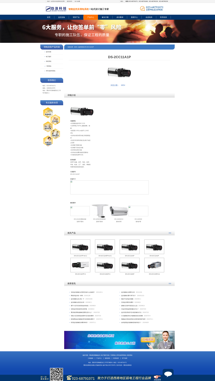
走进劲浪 (149, 17)
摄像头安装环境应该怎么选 (129, 305)
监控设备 (61, 17)
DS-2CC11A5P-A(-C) (105, 256)
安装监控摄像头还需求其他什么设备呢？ (83, 292)
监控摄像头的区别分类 (77, 302)
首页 (48, 17)
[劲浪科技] (56, 9)
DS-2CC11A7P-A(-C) (80, 256)
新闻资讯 (107, 358)
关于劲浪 (124, 358)
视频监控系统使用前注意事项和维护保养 (133, 319)
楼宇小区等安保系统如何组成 (79, 305)
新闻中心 (134, 17)
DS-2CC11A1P (89, 47)
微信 (121, 1)
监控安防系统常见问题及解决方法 (131, 312)
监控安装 (81, 47)
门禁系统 (48, 66)
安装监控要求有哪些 (127, 302)
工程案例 (90, 358)
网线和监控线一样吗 (77, 295)
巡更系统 (48, 61)
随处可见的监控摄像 (127, 299)
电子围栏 (48, 56)
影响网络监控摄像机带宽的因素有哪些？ (83, 319)
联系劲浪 (163, 17)
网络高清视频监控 (94, 355)
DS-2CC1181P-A (105, 274)
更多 (170, 233)
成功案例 (119, 17)
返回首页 (69, 1)
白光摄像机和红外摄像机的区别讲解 (132, 316)
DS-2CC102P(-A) (154, 274)
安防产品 (76, 17)
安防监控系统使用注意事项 (79, 309)
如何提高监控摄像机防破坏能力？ (131, 322)
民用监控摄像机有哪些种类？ (79, 322)
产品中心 (90, 17)
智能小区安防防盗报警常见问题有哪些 (82, 316)
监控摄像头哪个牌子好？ (128, 295)
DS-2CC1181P (129, 274)
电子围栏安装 (105, 355)
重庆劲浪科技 (128, 365)
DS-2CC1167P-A (80, 274)
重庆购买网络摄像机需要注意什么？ (81, 312)
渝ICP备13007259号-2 (109, 365)
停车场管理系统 (50, 71)
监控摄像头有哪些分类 (128, 292)
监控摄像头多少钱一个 (77, 299)
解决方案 (105, 17)
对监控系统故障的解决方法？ (130, 309)
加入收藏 (77, 1)
